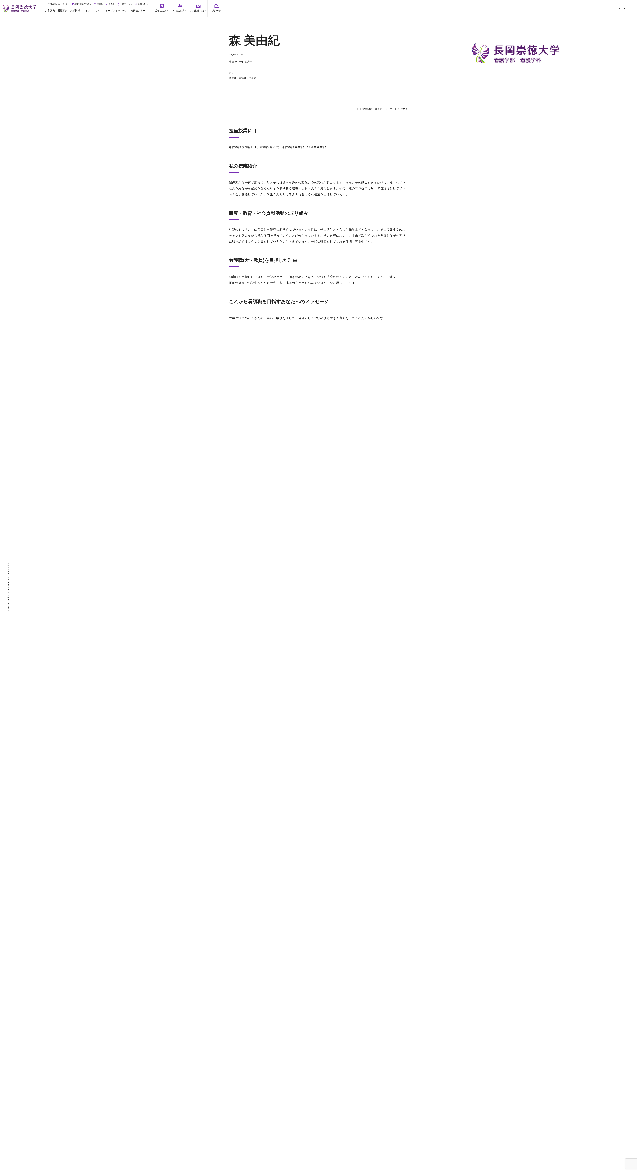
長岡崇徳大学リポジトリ (59, 4)
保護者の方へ (180, 10)
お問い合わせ (144, 4)
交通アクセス (126, 4)
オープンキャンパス (116, 10)
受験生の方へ (162, 10)
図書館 (100, 4)
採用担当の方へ (198, 10)
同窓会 (111, 4)
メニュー (623, 8)
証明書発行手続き (83, 4)
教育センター (137, 10)
